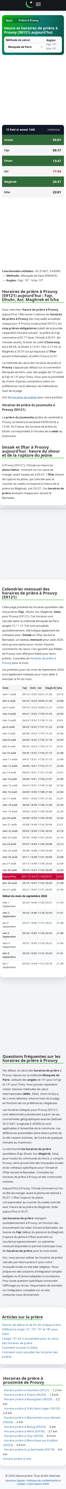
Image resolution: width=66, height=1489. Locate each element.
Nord (9, 20)
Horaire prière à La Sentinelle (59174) (29, 1450)
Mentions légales (15, 1480)
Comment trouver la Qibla (19, 1347)
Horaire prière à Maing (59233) (25, 1427)
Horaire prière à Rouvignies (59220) (28, 1399)
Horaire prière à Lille (17, 1459)
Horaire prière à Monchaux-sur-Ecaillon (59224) (30, 1443)
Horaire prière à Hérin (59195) (24, 1431)
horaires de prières (24, 397)
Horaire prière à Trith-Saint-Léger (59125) (32, 1408)
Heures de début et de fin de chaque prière (31, 1325)
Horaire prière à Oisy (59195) (23, 1436)
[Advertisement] (33, 89)
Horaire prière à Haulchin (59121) (26, 1390)
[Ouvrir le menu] (38, 4)
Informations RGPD (38, 1483)
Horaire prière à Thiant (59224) (25, 1395)
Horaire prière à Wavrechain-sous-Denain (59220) (32, 1420)
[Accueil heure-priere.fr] (29, 4)
